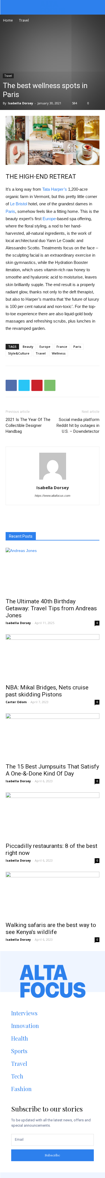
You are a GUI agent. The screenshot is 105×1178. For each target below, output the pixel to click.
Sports (19, 1051)
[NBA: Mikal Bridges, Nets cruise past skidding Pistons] (52, 657)
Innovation (25, 1025)
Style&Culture (18, 353)
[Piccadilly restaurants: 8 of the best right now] (52, 815)
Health (19, 1038)
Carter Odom (16, 702)
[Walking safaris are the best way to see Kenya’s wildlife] (52, 895)
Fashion (21, 1088)
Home (8, 20)
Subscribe (52, 1155)
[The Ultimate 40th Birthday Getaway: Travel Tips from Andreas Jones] (52, 571)
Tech (17, 1076)
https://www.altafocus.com (52, 495)
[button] (96, 7)
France (62, 346)
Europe (49, 218)
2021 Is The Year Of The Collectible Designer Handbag (28, 425)
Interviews (24, 1013)
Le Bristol (18, 203)
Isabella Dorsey (20, 103)
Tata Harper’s (54, 189)
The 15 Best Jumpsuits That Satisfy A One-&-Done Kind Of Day (52, 770)
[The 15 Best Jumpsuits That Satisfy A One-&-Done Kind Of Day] (52, 736)
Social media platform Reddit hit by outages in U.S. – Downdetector (78, 425)
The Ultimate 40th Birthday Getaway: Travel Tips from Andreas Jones (51, 608)
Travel (24, 20)
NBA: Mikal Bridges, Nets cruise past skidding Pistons (47, 691)
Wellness (59, 353)
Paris (10, 211)
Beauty (28, 346)
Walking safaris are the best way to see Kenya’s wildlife (51, 928)
